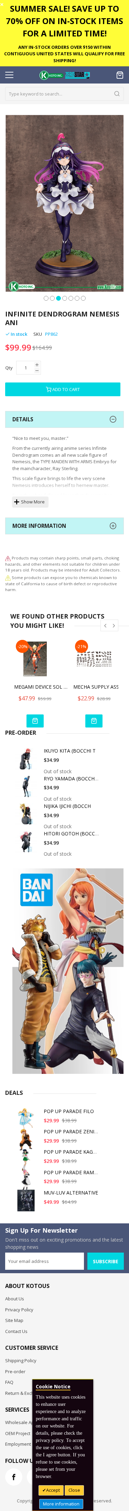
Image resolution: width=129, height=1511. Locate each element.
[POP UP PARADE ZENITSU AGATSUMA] (27, 1142)
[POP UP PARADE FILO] (27, 1122)
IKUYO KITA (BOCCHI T (70, 750)
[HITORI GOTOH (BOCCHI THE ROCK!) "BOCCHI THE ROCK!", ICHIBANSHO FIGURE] (27, 844)
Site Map (14, 1320)
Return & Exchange (25, 1393)
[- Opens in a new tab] (8, 577)
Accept (53, 1490)
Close (74, 1490)
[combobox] (64, 94)
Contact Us (16, 1331)
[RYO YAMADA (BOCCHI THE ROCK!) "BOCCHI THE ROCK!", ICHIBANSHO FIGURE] (27, 789)
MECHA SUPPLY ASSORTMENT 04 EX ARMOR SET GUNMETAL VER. (100, 687)
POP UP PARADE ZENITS (72, 1131)
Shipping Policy (20, 1360)
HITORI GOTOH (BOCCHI (72, 833)
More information (61, 1504)
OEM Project (17, 1433)
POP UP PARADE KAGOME (74, 1151)
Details (22, 419)
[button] (46, 297)
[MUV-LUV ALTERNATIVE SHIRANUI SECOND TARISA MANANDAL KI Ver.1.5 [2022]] (27, 1203)
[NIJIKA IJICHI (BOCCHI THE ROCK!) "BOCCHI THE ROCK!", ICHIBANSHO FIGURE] (27, 816)
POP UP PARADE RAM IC (72, 1172)
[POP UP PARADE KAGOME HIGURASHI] (27, 1162)
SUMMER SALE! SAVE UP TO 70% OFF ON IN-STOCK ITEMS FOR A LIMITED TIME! (64, 21)
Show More (33, 502)
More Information (39, 525)
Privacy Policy (19, 1310)
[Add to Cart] (35, 720)
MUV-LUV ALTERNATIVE (71, 1192)
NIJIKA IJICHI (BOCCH (67, 806)
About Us (14, 1299)
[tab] (64, 419)
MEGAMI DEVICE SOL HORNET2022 (41, 687)
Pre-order (15, 1371)
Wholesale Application (28, 1422)
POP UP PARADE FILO (69, 1111)
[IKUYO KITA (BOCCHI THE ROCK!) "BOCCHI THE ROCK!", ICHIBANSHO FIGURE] (27, 761)
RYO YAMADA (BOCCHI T (72, 778)
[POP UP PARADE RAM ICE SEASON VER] (27, 1183)
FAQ (9, 1382)
